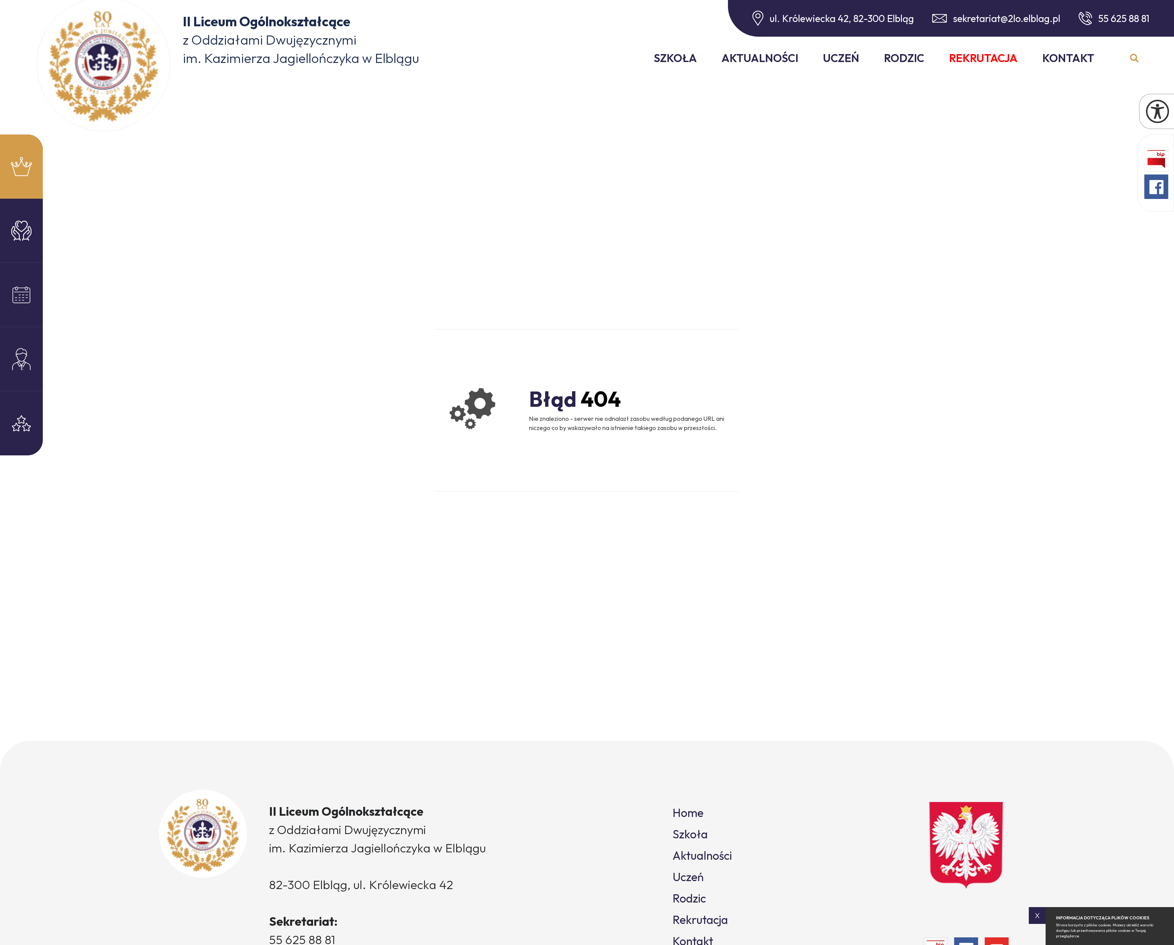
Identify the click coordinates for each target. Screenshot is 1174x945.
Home (688, 812)
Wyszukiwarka (1134, 58)
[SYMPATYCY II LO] (21, 231)
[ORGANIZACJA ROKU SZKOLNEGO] (21, 359)
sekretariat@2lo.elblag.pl (1006, 18)
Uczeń (841, 58)
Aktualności (760, 58)
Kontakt (1068, 58)
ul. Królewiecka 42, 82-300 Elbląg (842, 18)
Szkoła (675, 58)
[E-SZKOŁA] (21, 295)
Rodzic (904, 58)
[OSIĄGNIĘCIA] (21, 423)
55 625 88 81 (1124, 18)
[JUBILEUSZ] (21, 166)
